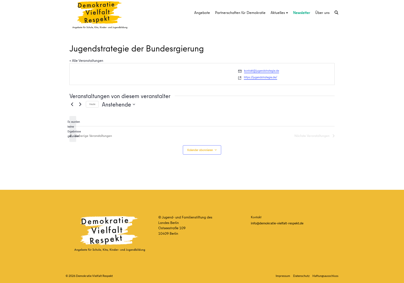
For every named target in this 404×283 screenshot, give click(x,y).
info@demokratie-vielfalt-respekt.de (277, 223)
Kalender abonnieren (200, 150)
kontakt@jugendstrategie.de (261, 71)
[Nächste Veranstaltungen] (80, 104)
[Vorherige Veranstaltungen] (71, 104)
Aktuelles (278, 12)
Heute (92, 104)
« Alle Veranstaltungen (86, 60)
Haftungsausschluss (325, 276)
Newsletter (301, 12)
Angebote (202, 12)
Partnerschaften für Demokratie (240, 12)
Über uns (322, 12)
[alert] (72, 129)
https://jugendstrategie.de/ (260, 77)
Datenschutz (301, 276)
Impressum (283, 276)
